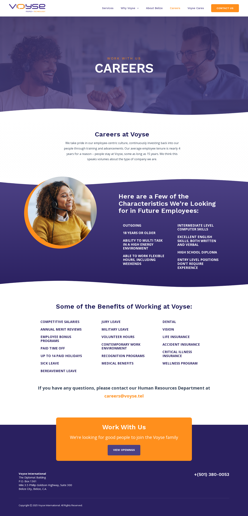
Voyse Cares (196, 8)
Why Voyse (128, 8)
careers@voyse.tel (124, 396)
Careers (175, 8)
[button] (137, 8)
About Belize (154, 8)
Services (107, 8)
